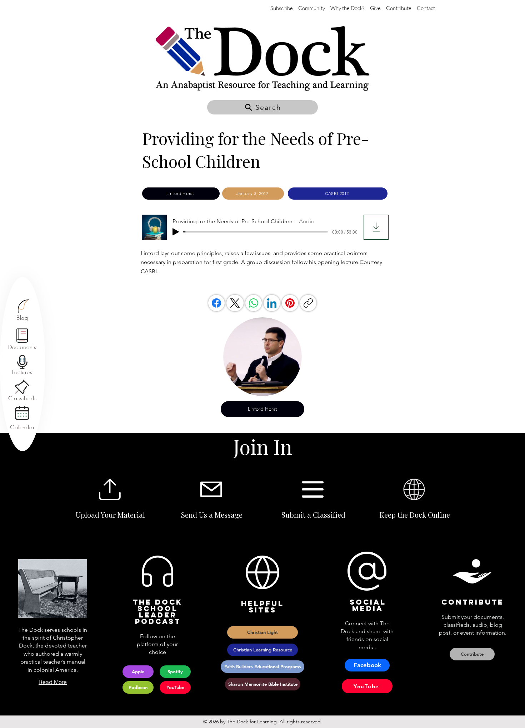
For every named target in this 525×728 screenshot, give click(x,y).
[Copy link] (308, 303)
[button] (262, 107)
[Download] (376, 227)
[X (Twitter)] (235, 303)
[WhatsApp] (253, 303)
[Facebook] (216, 303)
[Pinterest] (290, 303)
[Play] (175, 231)
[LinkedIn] (272, 303)
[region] (22, 310)
